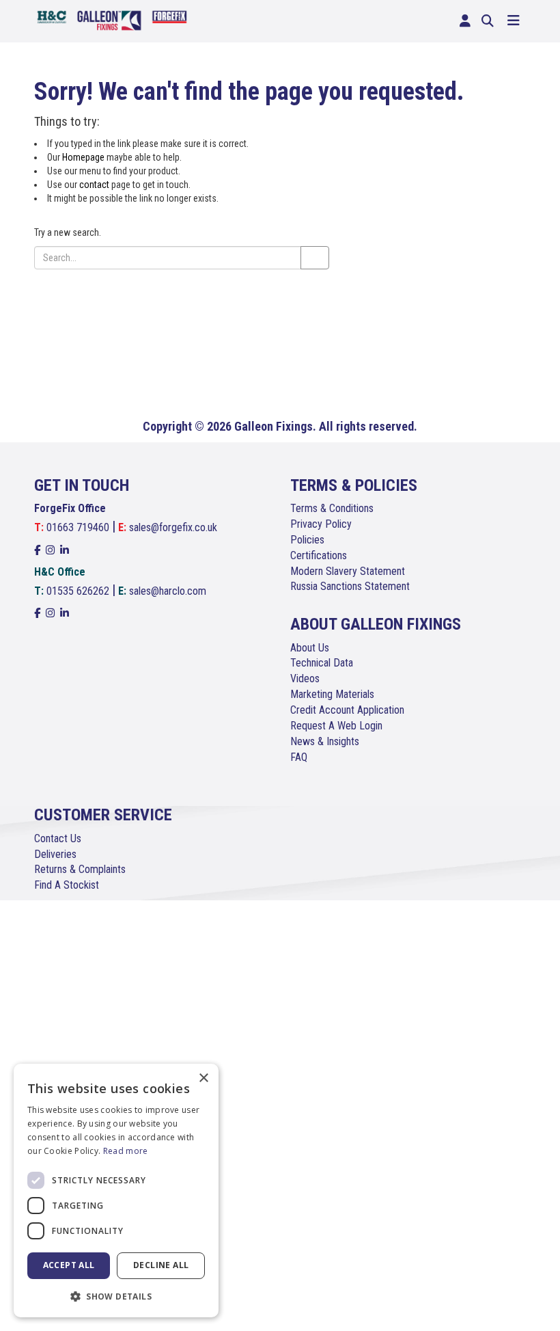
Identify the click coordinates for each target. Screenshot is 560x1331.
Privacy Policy (321, 523)
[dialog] (116, 1190)
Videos (305, 678)
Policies (307, 539)
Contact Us (57, 838)
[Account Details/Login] (465, 21)
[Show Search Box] (488, 21)
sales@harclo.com (167, 590)
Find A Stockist (66, 884)
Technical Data (321, 662)
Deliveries (55, 854)
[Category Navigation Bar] (513, 21)
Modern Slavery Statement (347, 571)
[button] (116, 1296)
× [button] (203, 1078)
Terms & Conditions (332, 508)
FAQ (298, 757)
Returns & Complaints (80, 869)
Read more (125, 1151)
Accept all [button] (69, 1265)
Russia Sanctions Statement (350, 586)
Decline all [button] (160, 1265)
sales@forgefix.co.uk (173, 527)
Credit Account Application (347, 709)
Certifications (318, 555)
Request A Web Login (336, 725)
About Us (309, 647)
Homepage (83, 157)
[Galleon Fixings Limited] (112, 19)
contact (94, 184)
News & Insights (324, 741)
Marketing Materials (332, 694)
